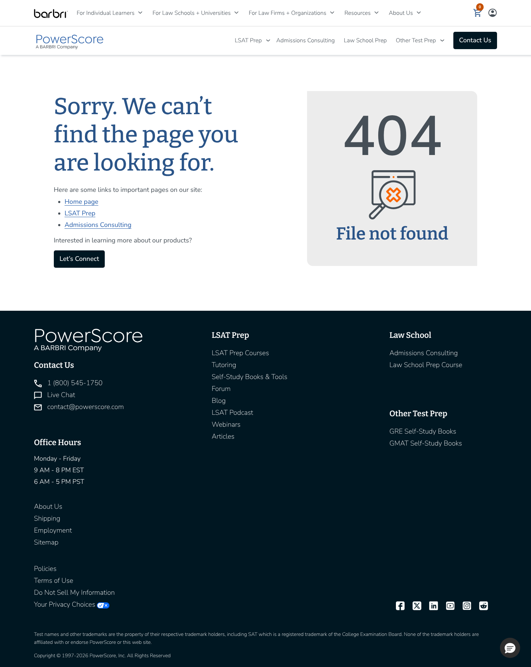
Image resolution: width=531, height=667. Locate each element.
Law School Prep (365, 40)
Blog (219, 400)
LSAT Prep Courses (240, 353)
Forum (221, 388)
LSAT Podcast (232, 412)
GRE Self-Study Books (422, 431)
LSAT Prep (248, 40)
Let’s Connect (79, 259)
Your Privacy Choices (64, 604)
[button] (477, 13)
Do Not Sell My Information (74, 592)
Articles (223, 436)
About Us (48, 506)
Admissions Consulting (305, 40)
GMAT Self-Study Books (425, 443)
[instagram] (463, 606)
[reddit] (480, 606)
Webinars (226, 424)
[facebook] (397, 606)
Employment (53, 530)
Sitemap (46, 542)
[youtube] (446, 606)
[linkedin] (430, 606)
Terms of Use (53, 580)
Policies (45, 568)
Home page (81, 202)
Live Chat (60, 395)
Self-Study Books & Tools (250, 377)
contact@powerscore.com (85, 407)
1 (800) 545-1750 (74, 383)
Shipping (47, 518)
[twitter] (413, 606)
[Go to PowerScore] (70, 40)
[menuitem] (107, 13)
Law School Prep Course (425, 365)
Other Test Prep (416, 40)
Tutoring (224, 365)
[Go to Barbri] (51, 13)
